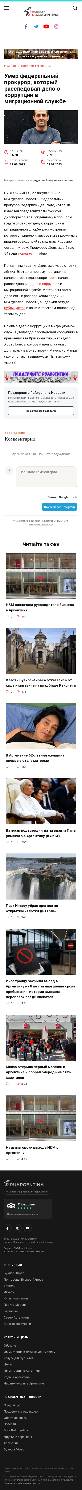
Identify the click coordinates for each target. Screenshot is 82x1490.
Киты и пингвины (16, 1298)
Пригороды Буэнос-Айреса (23, 1279)
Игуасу (9, 1292)
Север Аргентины (16, 1317)
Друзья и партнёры (18, 1436)
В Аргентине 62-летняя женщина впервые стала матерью (35, 758)
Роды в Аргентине (17, 1377)
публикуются (14, 308)
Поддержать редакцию (41, 410)
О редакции (12, 1405)
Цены (8, 1364)
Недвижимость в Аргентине (24, 1383)
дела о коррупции (44, 284)
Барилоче (11, 1311)
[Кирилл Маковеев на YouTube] (28, 1228)
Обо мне (10, 1345)
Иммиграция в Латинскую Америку (29, 1351)
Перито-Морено (15, 1304)
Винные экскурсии (17, 1323)
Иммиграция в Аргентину (22, 1370)
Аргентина (11, 1443)
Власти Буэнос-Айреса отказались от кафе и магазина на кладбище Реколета (41, 682)
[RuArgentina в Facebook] (8, 1228)
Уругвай (9, 1286)
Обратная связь (15, 1417)
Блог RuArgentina (16, 1430)
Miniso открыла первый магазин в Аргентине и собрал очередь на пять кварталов (38, 1072)
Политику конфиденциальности (22, 1483)
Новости (10, 1424)
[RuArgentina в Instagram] (18, 1228)
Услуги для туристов (19, 1358)
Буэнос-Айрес (14, 1273)
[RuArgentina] (24, 1184)
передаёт (26, 253)
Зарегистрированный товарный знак (28, 1191)
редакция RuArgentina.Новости (53, 180)
